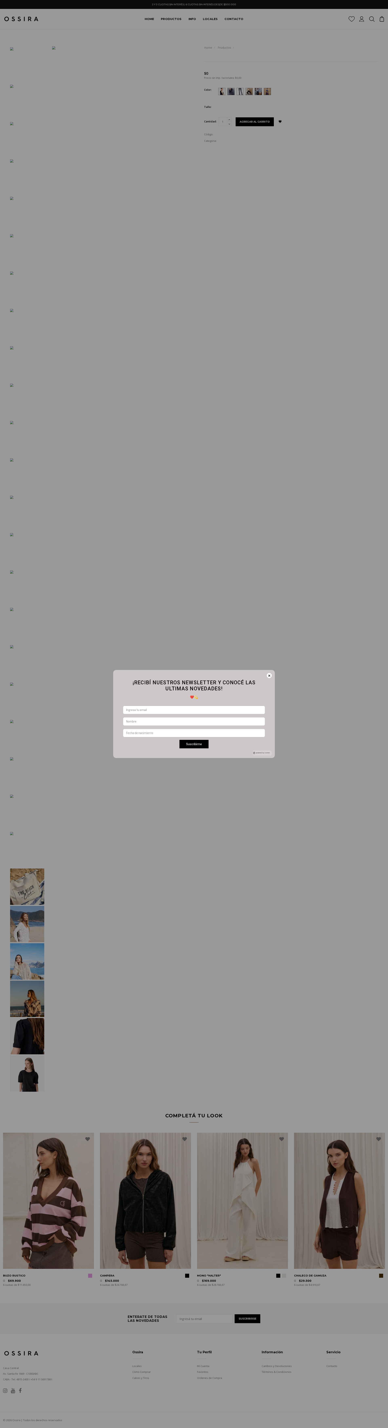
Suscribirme (194, 744)
